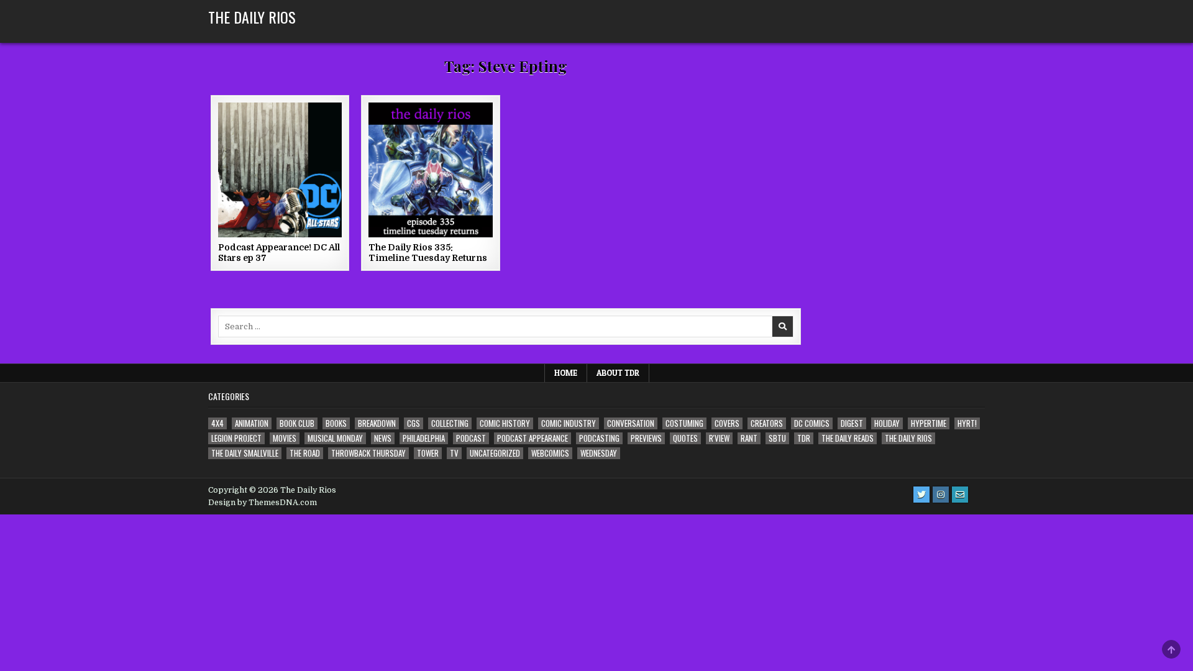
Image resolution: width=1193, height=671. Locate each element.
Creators (767, 423)
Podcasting (599, 438)
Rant (749, 438)
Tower (428, 453)
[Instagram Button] (941, 494)
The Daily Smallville (244, 453)
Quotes (685, 438)
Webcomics (550, 453)
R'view (719, 438)
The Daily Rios (252, 17)
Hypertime (928, 423)
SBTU (777, 438)
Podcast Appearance (532, 438)
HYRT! (967, 423)
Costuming (684, 423)
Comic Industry (568, 423)
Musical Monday (335, 438)
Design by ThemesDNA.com (262, 502)
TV (454, 453)
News (382, 438)
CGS (413, 423)
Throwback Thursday (368, 453)
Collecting (450, 423)
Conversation (630, 423)
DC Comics (812, 423)
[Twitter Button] (921, 494)
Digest (852, 423)
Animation (251, 423)
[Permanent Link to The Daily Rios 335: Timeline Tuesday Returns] (430, 170)
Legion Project (236, 438)
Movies (284, 438)
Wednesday (598, 453)
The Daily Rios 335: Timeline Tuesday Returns (427, 252)
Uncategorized (495, 453)
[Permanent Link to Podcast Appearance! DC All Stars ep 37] (280, 170)
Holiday (887, 423)
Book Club (297, 423)
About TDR (617, 373)
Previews (646, 438)
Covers (727, 423)
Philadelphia (424, 438)
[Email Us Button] (960, 494)
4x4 (217, 423)
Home (565, 373)
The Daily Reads (847, 438)
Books (336, 423)
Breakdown (377, 423)
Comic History (505, 423)
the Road (305, 453)
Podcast (471, 438)
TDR (803, 438)
